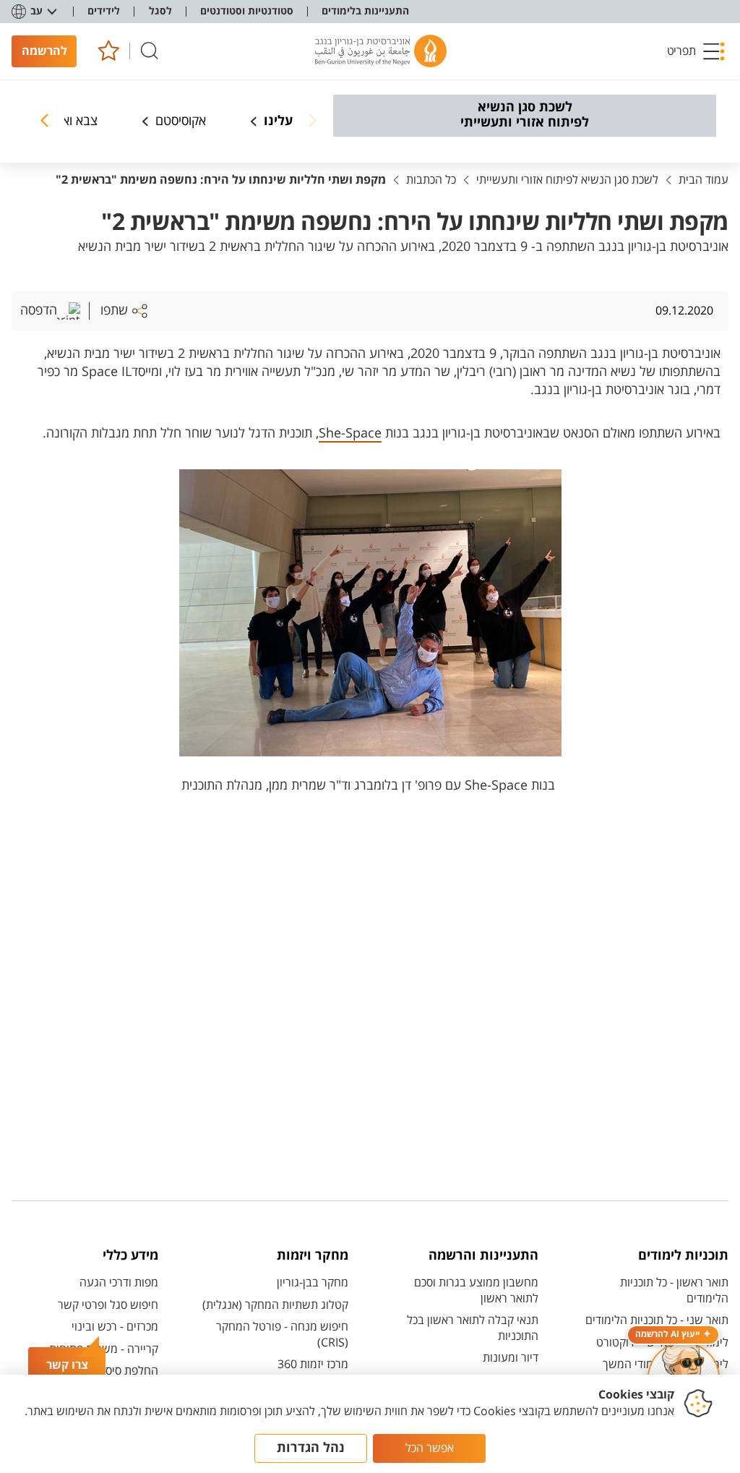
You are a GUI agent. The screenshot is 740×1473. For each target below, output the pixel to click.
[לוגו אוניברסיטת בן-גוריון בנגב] (381, 51)
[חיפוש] (149, 51)
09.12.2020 (684, 310)
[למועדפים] (108, 51)
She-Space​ (350, 433)
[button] (695, 51)
